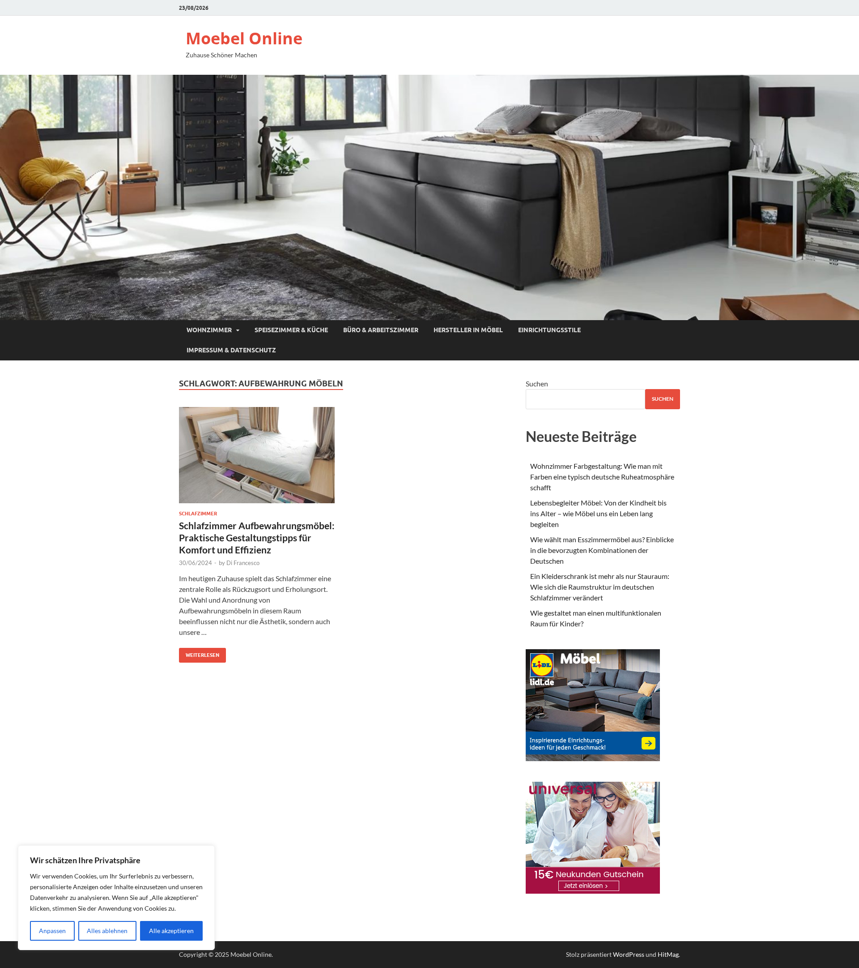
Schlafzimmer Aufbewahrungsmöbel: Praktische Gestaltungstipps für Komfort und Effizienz (257, 538)
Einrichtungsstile (549, 330)
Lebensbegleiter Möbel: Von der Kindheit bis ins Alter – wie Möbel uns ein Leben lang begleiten (598, 513)
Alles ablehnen (107, 930)
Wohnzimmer (209, 330)
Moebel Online (244, 38)
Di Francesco (242, 562)
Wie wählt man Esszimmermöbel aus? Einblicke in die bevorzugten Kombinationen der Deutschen (602, 550)
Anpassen (52, 930)
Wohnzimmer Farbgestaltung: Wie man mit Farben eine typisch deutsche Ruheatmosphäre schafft (602, 477)
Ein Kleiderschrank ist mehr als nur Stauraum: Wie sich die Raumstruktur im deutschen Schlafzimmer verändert (599, 587)
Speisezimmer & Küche (291, 330)
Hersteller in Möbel (468, 330)
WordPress (628, 954)
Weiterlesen (199, 653)
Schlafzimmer (198, 513)
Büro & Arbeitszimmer (380, 330)
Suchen (537, 383)
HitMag (668, 954)
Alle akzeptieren (171, 930)
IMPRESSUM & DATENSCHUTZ (231, 350)
